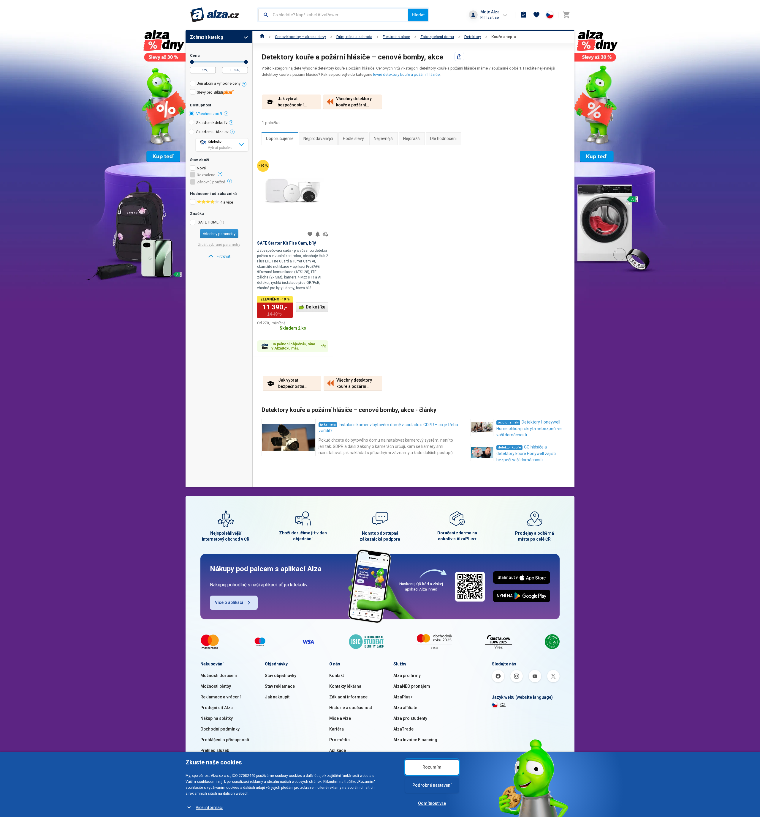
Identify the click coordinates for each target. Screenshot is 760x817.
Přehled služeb (214, 750)
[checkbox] (219, 84)
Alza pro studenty (410, 718)
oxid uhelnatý (508, 422)
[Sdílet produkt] (459, 56)
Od (192, 62)
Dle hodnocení (443, 138)
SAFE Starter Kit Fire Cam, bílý (286, 243)
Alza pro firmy (407, 675)
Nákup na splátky (216, 718)
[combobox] (333, 15)
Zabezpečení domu (437, 36)
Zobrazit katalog (206, 37)
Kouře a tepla (503, 36)
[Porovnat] (325, 234)
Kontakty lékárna (345, 686)
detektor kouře (509, 447)
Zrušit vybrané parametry (219, 244)
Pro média (339, 739)
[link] (219, 256)
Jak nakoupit (277, 697)
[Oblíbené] (536, 14)
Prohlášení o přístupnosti (224, 739)
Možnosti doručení (218, 675)
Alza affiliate (405, 707)
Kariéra (336, 729)
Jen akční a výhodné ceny (218, 83)
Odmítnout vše (432, 803)
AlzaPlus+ (403, 697)
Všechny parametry (219, 234)
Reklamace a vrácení (220, 697)
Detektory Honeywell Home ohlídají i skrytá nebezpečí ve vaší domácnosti (529, 428)
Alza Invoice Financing (415, 739)
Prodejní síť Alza (216, 707)
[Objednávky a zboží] (523, 14)
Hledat (418, 14)
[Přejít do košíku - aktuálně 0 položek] (566, 14)
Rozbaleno (206, 175)
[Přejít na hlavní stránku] (214, 14)
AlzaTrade (403, 729)
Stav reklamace (280, 686)
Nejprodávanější (318, 138)
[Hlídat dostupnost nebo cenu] (318, 234)
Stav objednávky (280, 675)
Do (246, 62)
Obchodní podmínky (220, 729)
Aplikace (337, 750)
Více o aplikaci (229, 602)
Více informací (209, 807)
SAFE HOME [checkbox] (208, 222)
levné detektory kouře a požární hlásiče (406, 74)
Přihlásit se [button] (489, 17)
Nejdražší (411, 138)
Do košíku (315, 307)
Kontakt (336, 675)
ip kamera (328, 424)
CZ (503, 704)
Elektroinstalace (396, 36)
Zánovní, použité (211, 182)
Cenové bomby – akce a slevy (300, 36)
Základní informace (348, 697)
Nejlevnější (383, 138)
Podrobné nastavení (432, 785)
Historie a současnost (350, 707)
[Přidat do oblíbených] (310, 234)
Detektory (472, 36)
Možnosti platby (215, 686)
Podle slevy (353, 138)
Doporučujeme (280, 138)
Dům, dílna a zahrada (354, 36)
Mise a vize (340, 718)
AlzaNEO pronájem (411, 686)
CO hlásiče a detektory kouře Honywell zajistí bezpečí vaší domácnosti (526, 453)
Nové (201, 168)
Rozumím (431, 767)
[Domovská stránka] (262, 36)
